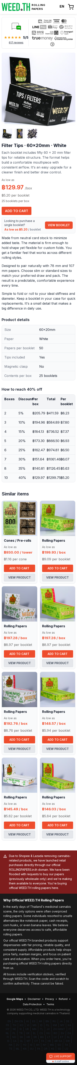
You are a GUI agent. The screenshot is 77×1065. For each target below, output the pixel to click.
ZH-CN (18, 1021)
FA (42, 1040)
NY (44, 1044)
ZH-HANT (59, 1029)
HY (7, 1029)
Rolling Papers (53, 540)
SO (59, 1044)
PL (14, 1033)
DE (67, 1021)
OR (45, 1048)
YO (24, 1044)
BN (47, 1021)
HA (10, 1044)
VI (28, 1025)
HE (49, 1040)
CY (36, 1040)
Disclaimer (34, 999)
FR (7, 1025)
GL (21, 1040)
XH (37, 1044)
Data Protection (32, 1004)
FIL (47, 1025)
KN (24, 1048)
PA (38, 1048)
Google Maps (15, 999)
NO (14, 1037)
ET (61, 1037)
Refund (63, 999)
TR (21, 1033)
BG (42, 1037)
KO (21, 1025)
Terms (50, 1004)
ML (18, 1048)
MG (52, 1044)
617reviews (16, 42)
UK (28, 1033)
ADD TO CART (16, 211)
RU (54, 1021)
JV (48, 1029)
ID (41, 1025)
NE (14, 1029)
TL (41, 1029)
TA (66, 1044)
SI (21, 1029)
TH (14, 1025)
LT (48, 1037)
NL (7, 1033)
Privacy (49, 999)
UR (27, 1029)
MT (29, 1040)
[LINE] (16, 26)
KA (69, 1025)
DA (69, 1033)
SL (68, 1037)
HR (28, 1037)
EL (34, 1033)
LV (55, 1037)
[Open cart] (70, 6)
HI (27, 1021)
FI (8, 1037)
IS (8, 1040)
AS (52, 1048)
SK (21, 1037)
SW (68, 1040)
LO (66, 1048)
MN (34, 1029)
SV (62, 1033)
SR (35, 1037)
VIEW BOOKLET (59, 225)
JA (61, 1021)
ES (33, 1021)
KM (55, 1025)
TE (10, 1048)
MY (62, 1025)
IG (31, 1044)
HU (48, 1033)
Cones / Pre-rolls (17, 540)
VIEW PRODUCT (19, 577)
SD (59, 1048)
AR (40, 1021)
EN (9, 1021)
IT (70, 1029)
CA (14, 1040)
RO (55, 1033)
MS (35, 1025)
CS (41, 1033)
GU (32, 1048)
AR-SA (58, 1040)
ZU (17, 1044)
